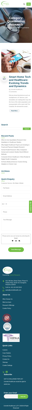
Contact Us (6, 359)
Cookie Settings (7, 365)
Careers (5, 350)
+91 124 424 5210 (16, 287)
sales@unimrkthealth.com (13, 290)
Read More (14, 110)
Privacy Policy (7, 356)
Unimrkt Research (15, 275)
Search (4, 125)
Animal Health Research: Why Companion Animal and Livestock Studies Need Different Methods (14, 152)
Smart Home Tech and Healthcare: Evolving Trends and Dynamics (20, 81)
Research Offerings (8, 305)
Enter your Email (10, 393)
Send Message (16, 249)
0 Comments (13, 91)
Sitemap (5, 362)
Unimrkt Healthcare (16, 89)
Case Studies (7, 353)
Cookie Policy (7, 308)
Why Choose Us (7, 299)
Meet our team (7, 302)
